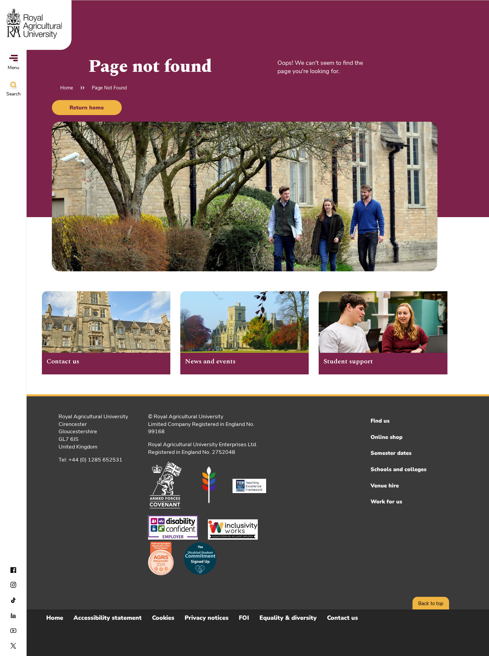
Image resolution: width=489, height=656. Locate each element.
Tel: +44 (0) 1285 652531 (90, 459)
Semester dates (391, 453)
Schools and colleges (398, 469)
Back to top (430, 603)
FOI (244, 618)
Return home (87, 107)
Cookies (163, 618)
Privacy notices (207, 618)
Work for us (386, 501)
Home (66, 87)
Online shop (387, 437)
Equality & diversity (288, 618)
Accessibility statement (108, 618)
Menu (13, 68)
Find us (380, 421)
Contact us (342, 618)
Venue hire (385, 485)
